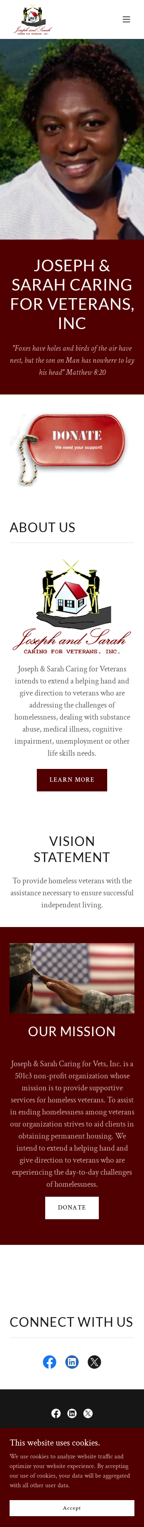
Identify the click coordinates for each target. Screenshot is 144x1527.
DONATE (72, 1208)
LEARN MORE (72, 780)
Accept (72, 1507)
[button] (126, 19)
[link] (33, 19)
